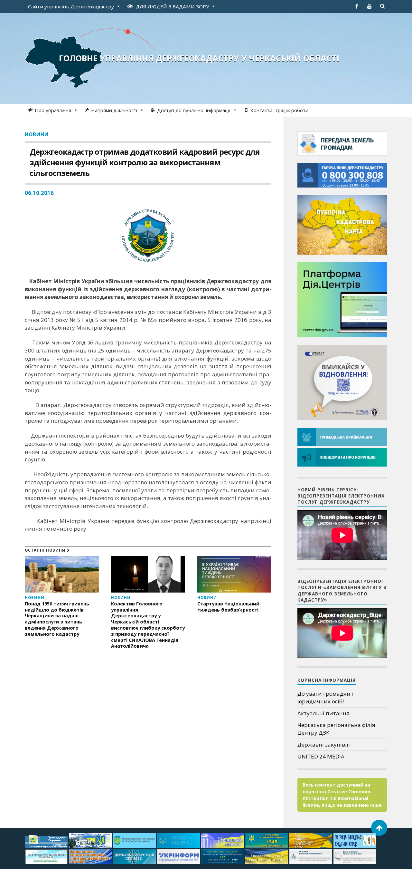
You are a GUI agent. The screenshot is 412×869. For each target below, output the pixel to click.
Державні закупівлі (323, 744)
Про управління (53, 110)
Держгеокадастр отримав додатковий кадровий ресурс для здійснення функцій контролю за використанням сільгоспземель (145, 162)
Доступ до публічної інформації (193, 110)
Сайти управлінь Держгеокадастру (71, 6)
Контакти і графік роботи (279, 110)
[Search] (382, 6)
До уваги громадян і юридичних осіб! (325, 697)
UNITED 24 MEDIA (320, 756)
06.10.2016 (39, 193)
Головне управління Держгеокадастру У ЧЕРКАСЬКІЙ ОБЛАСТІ (199, 58)
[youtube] (369, 6)
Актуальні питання (323, 713)
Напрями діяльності (114, 110)
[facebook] (356, 6)
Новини (37, 134)
